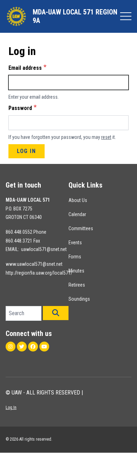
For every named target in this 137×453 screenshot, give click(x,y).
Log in (26, 151)
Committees (80, 228)
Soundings (79, 299)
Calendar (77, 214)
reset (106, 137)
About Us (77, 200)
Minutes (76, 271)
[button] (55, 313)
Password (20, 108)
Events (75, 242)
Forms (74, 256)
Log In (11, 407)
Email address (25, 68)
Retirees (76, 285)
